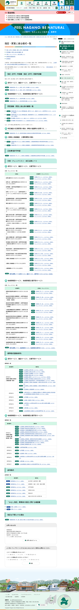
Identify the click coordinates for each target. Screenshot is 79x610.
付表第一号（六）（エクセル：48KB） (43, 203)
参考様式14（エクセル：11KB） (18, 496)
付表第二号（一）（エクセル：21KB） (45, 332)
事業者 (46, 4)
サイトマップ (37, 594)
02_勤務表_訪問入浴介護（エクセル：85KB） (34, 371)
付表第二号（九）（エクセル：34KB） (45, 327)
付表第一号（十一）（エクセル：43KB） (43, 237)
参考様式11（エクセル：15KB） (18, 487)
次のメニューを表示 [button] (57, 8)
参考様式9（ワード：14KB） (17, 481)
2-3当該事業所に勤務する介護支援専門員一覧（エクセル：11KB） (35, 464)
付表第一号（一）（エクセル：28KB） (43, 177)
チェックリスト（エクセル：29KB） (44, 312)
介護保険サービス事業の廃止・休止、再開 (67, 93)
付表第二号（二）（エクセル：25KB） (45, 291)
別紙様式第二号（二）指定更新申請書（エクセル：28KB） (23, 101)
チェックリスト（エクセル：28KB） (42, 210)
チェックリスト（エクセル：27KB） (42, 188)
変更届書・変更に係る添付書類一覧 (14, 52)
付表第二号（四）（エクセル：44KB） (45, 297)
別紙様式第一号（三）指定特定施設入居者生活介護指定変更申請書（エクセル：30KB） (30, 133)
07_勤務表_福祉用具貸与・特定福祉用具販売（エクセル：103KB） (39, 380)
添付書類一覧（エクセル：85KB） (29, 118)
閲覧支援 (61, 8)
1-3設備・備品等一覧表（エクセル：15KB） (34, 400)
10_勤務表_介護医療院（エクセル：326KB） (34, 389)
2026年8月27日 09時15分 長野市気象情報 (18, 17)
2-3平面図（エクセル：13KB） (27, 450)
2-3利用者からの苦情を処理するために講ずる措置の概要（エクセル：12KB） (37, 457)
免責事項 (17, 596)
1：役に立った (11, 554)
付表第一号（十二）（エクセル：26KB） (43, 242)
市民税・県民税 (32, 7)
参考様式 (8, 58)
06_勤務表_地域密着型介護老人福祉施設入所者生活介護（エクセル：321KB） (37, 436)
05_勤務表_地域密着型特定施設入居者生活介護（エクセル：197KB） (36, 433)
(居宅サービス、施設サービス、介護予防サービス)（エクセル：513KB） (31, 274)
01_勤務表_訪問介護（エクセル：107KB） (34, 370)
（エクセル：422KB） (32, 348)
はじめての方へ (15, 594)
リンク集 (7, 594)
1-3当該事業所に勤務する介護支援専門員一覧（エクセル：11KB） (39, 411)
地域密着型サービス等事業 (67, 66)
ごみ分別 (25, 7)
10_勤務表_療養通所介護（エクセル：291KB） (31, 444)
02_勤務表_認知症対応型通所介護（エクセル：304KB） (33, 428)
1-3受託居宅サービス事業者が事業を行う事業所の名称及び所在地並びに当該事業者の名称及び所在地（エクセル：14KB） (39, 393)
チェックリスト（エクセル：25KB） (42, 178)
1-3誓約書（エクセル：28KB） (31, 408)
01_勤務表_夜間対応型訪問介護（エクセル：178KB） (32, 426)
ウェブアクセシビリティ (26, 594)
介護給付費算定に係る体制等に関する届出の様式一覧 (68, 62)
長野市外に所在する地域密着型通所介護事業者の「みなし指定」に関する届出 (68, 98)
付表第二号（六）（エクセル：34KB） (45, 310)
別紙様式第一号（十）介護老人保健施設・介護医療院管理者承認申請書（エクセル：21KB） (32, 145)
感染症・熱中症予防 (66, 74)
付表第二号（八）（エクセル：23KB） (45, 322)
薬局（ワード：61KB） (16, 509)
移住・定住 (39, 7)
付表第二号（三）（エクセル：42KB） (45, 342)
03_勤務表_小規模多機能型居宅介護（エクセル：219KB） (33, 430)
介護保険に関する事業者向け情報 (29, 36)
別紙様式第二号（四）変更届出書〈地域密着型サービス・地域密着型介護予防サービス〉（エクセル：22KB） (33, 115)
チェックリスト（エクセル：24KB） (42, 194)
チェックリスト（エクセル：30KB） (44, 339)
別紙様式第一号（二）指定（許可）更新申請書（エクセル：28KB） (25, 90)
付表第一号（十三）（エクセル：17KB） (43, 248)
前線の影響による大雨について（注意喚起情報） (20, 19)
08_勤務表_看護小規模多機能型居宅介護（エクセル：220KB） (34, 440)
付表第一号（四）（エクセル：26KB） (43, 192)
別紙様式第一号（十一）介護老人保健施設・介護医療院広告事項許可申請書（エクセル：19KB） (32, 155)
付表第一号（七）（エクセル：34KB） (43, 209)
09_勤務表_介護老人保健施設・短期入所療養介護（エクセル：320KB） (39, 386)
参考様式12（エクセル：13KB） (18, 490)
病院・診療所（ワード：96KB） (18, 506)
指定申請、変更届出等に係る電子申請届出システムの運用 (68, 57)
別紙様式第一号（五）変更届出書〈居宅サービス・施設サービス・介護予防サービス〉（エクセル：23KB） (33, 112)
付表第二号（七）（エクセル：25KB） (45, 317)
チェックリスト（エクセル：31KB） (42, 260)
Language (66, 8)
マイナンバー (19, 7)
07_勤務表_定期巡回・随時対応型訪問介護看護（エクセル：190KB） (36, 439)
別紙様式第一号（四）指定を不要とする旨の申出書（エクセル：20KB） (26, 519)
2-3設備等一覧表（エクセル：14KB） (28, 453)
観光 (49, 7)
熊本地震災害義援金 (10, 7)
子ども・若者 (30, 4)
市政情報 (54, 4)
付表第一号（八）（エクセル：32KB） (43, 214)
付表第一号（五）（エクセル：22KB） (43, 198)
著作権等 (23, 596)
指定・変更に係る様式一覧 (67, 78)
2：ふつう (20, 554)
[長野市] (11, 2)
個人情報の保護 (9, 596)
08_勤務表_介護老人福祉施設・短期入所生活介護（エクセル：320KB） (39, 383)
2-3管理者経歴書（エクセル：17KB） (28, 447)
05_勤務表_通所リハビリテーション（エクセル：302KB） (37, 377)
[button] (66, 2)
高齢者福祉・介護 (19, 36)
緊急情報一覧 (62, 12)
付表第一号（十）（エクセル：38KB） (43, 230)
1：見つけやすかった (13, 559)
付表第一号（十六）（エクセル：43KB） (43, 263)
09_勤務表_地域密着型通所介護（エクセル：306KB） (32, 442)
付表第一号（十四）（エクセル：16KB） (43, 253)
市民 (22, 4)
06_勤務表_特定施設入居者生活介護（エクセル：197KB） (37, 378)
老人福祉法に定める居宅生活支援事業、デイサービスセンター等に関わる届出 (68, 88)
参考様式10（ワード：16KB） (18, 484)
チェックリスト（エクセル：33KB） (44, 329)
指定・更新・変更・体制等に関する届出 (68, 82)
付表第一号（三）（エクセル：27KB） (43, 186)
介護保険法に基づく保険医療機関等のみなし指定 (68, 52)
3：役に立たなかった (31, 554)
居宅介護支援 (49, 67)
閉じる (71, 12)
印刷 (55, 38)
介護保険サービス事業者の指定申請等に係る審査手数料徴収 (68, 108)
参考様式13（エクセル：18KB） (18, 493)
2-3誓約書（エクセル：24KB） (27, 461)
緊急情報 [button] (71, 8)
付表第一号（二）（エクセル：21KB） (43, 182)
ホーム (6, 36)
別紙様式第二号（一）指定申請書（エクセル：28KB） (22, 98)
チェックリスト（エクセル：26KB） (42, 183)
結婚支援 (45, 7)
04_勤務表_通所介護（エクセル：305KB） (34, 375)
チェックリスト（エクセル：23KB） (44, 344)
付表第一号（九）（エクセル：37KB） (43, 221)
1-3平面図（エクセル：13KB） (31, 397)
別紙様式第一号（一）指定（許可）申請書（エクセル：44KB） (24, 87)
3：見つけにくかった (34, 559)
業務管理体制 (64, 103)
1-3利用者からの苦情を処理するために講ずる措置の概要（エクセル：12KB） (39, 404)
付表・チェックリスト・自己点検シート (15, 54)
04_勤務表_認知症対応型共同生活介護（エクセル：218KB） (34, 432)
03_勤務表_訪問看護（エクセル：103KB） (34, 373)
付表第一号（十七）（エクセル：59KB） (43, 268)
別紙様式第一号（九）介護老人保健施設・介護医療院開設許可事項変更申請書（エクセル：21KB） (32, 142)
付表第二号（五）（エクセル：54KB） (45, 304)
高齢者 (38, 4)
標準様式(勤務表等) (10, 56)
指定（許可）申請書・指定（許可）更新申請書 (17, 50)
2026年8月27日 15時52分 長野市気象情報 (18, 16)
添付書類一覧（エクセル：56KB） (29, 120)
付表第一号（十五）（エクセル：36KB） (43, 258)
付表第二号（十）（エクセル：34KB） (45, 337)
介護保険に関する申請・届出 (41, 36)
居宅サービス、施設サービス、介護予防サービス (67, 70)
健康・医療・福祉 (11, 36)
